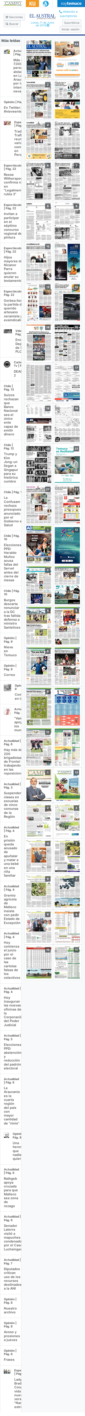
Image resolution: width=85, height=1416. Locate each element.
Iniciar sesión (70, 29)
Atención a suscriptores (69, 14)
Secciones (15, 17)
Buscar (13, 24)
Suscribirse (71, 22)
